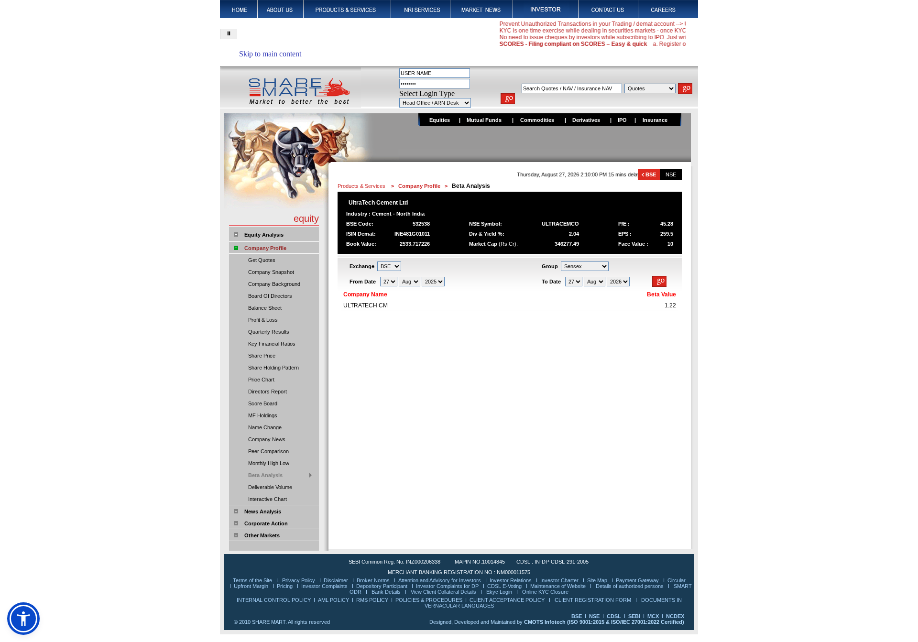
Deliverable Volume (270, 487)
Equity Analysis (264, 235)
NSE (671, 174)
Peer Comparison (268, 451)
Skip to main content (270, 54)
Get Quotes (261, 260)
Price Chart (261, 379)
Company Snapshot (271, 272)
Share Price (261, 356)
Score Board (262, 403)
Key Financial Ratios (271, 344)
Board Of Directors (270, 296)
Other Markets (262, 535)
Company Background (274, 284)
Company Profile (265, 248)
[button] (23, 618)
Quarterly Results (268, 332)
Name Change (265, 427)
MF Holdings (262, 415)
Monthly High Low (268, 463)
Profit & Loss (263, 320)
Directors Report (267, 391)
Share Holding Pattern (273, 367)
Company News (266, 439)
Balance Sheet (265, 308)
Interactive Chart (267, 499)
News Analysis (262, 511)
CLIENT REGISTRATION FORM (594, 600)
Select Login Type (427, 93)
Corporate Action (266, 523)
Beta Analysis (265, 475)
